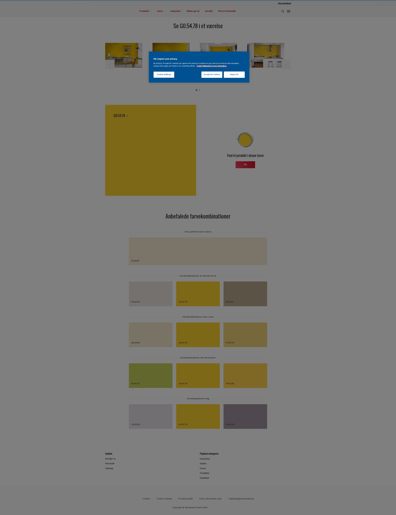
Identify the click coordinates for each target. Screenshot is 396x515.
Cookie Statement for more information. (212, 66)
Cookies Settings (164, 75)
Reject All (234, 75)
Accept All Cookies (212, 75)
